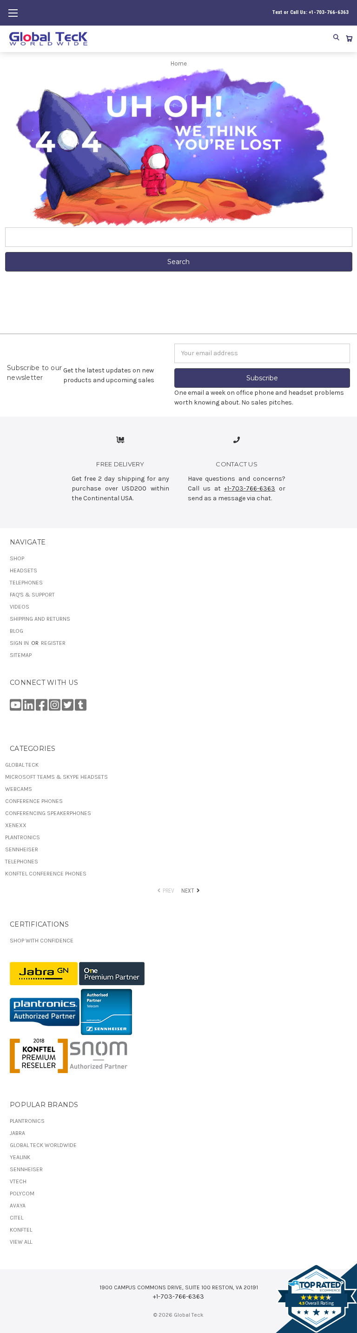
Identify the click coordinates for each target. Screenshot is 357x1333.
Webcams (18, 789)
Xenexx (15, 825)
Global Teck (22, 765)
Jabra (17, 1133)
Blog (16, 631)
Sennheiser (21, 849)
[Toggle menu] (13, 13)
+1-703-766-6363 (249, 488)
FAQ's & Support (32, 594)
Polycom (22, 1193)
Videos (19, 606)
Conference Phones (34, 801)
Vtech (18, 1181)
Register (53, 643)
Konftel (21, 1230)
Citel (16, 1217)
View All (21, 1242)
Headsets (23, 570)
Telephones (26, 582)
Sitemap (21, 655)
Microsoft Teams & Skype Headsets (56, 777)
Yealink (20, 1157)
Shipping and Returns (40, 619)
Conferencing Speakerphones (48, 813)
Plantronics (22, 837)
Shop (17, 558)
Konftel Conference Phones (45, 873)
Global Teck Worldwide (43, 1145)
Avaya (18, 1205)
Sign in (20, 643)
